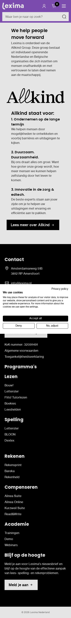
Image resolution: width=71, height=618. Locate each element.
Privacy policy (59, 289)
